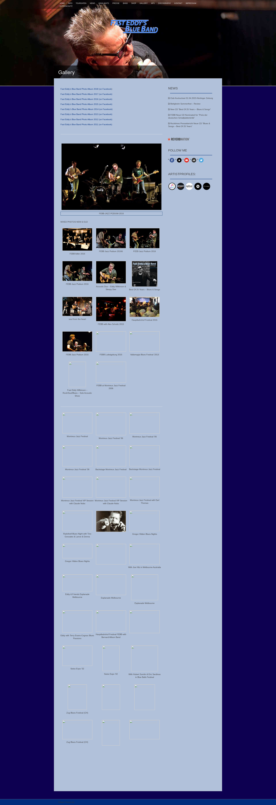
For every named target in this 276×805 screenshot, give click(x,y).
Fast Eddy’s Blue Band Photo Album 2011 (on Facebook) (86, 124)
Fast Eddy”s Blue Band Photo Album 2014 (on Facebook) (87, 109)
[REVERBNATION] (179, 160)
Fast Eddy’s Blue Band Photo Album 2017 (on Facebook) (86, 94)
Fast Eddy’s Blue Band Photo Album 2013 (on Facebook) (86, 114)
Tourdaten (81, 3)
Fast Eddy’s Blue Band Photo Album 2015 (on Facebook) (86, 104)
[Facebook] (172, 160)
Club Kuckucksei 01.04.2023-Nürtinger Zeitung (191, 98)
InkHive (78, 802)
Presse (115, 3)
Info (70, 3)
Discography (164, 3)
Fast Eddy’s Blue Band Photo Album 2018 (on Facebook (86, 89)
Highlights (103, 3)
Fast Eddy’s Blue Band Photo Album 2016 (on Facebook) (86, 99)
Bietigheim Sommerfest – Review (185, 104)
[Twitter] (201, 160)
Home (62, 3)
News (92, 3)
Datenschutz (66, 6)
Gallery (144, 3)
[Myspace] (194, 160)
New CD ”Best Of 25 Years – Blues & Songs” (190, 109)
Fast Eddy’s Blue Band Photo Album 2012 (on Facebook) (86, 119)
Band (125, 3)
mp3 (153, 3)
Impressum (191, 3)
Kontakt (178, 3)
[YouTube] (186, 160)
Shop (133, 3)
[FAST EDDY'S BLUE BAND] (138, 24)
